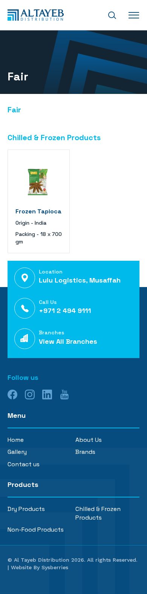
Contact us (24, 464)
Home (16, 440)
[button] (112, 15)
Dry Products (26, 509)
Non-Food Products (36, 530)
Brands (85, 452)
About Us (88, 440)
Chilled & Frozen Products (98, 513)
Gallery (17, 452)
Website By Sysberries (39, 567)
